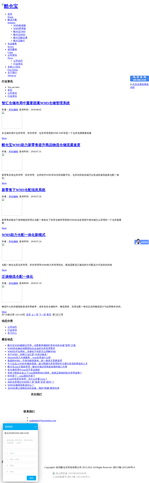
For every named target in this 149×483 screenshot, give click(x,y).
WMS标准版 (19, 25)
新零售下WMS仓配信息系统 (23, 190)
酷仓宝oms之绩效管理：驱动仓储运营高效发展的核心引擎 (37, 366)
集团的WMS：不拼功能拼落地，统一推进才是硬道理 (35, 360)
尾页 (49, 314)
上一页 (34, 314)
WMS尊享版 (19, 28)
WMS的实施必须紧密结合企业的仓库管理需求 (31, 348)
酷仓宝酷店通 (20, 37)
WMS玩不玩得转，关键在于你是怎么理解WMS (32, 351)
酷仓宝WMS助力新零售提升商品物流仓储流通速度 (41, 145)
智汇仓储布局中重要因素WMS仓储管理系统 (36, 103)
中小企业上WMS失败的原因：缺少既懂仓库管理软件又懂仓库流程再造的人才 (48, 363)
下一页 (42, 314)
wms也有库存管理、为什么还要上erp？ (27, 379)
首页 (10, 90)
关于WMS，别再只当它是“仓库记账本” (28, 354)
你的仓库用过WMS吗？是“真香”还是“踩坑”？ (31, 382)
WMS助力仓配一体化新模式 (23, 235)
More (4, 138)
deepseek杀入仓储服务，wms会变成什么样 (29, 357)
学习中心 (12, 333)
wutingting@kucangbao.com (42, 420)
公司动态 (18, 61)
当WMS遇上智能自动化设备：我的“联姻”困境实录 (33, 388)
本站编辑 (13, 109)
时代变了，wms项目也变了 (21, 376)
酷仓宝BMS (19, 34)
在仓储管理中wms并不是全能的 (24, 370)
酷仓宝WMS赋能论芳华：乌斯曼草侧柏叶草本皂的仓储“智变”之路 (42, 345)
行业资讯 (18, 64)
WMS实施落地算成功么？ (21, 385)
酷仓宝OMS (19, 31)
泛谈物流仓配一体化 (17, 276)
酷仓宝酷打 (19, 40)
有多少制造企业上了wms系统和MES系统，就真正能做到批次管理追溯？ (45, 373)
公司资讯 (12, 93)
